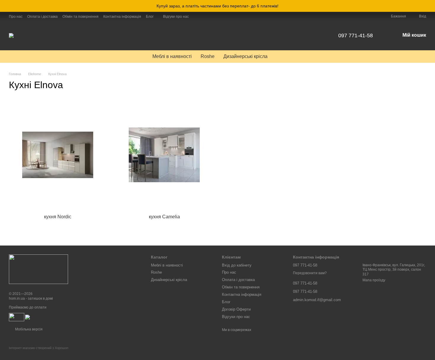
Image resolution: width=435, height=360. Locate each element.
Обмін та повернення (80, 16)
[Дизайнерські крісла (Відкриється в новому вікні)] (211, 16)
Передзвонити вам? (310, 273)
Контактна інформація (122, 16)
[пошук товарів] (282, 56)
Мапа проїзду (373, 280)
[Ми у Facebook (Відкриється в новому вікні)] (197, 16)
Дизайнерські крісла (245, 56)
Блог (150, 16)
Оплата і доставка (42, 16)
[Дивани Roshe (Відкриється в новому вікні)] (204, 16)
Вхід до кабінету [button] (237, 265)
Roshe (208, 56)
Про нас (15, 16)
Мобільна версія (28, 329)
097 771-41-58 (355, 35)
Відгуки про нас (176, 16)
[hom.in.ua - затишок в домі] (38, 269)
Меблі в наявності (172, 56)
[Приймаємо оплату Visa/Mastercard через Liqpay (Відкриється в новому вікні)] (68, 317)
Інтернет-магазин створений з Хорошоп (38, 348)
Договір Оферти (236, 309)
